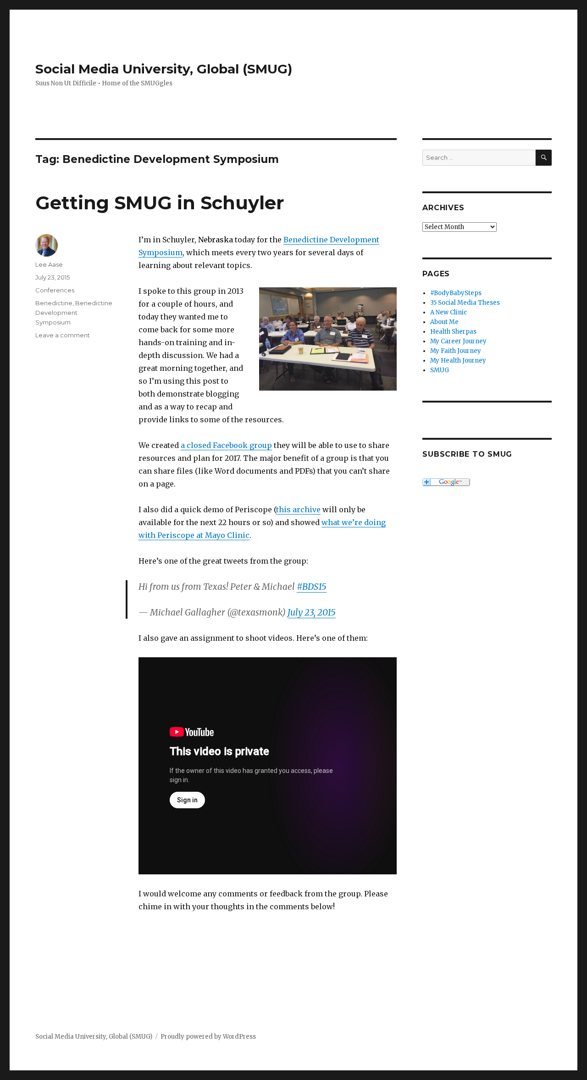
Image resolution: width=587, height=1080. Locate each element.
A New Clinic (448, 312)
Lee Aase (49, 264)
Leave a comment (62, 335)
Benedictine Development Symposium (73, 312)
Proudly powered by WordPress (208, 1037)
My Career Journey (458, 341)
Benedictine (53, 303)
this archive (298, 509)
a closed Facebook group (226, 445)
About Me (444, 322)
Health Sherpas (453, 332)
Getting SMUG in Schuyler (159, 202)
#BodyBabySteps (456, 293)
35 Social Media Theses (465, 303)
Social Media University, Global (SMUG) (163, 69)
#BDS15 (312, 586)
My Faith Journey (455, 351)
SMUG (439, 370)
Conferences (54, 290)
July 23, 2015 (312, 612)
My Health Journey (458, 360)
